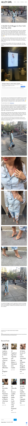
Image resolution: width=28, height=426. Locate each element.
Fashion (14, 330)
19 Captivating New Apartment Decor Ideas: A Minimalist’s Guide (14, 359)
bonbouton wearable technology (5, 334)
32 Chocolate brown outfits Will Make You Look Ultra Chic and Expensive (14, 398)
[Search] (15, 420)
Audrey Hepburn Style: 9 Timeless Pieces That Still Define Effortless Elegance (5, 362)
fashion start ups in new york (18, 334)
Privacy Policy (3, 422)
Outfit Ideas (16, 330)
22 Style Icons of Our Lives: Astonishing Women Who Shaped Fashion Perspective (23, 361)
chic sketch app (12, 334)
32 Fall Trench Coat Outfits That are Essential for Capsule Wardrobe (23, 394)
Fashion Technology (10, 330)
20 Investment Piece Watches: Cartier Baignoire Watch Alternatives (5, 394)
